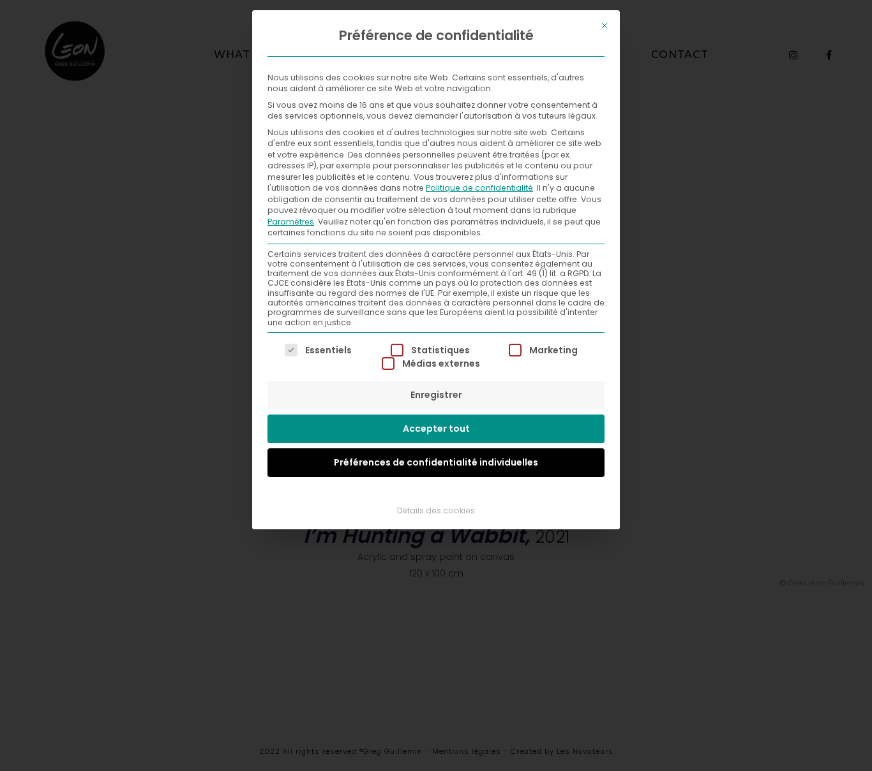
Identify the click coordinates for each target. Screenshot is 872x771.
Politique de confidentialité (479, 187)
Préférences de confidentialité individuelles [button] (436, 462)
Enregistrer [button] (436, 394)
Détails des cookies (436, 510)
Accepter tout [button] (436, 428)
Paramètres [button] (290, 221)
